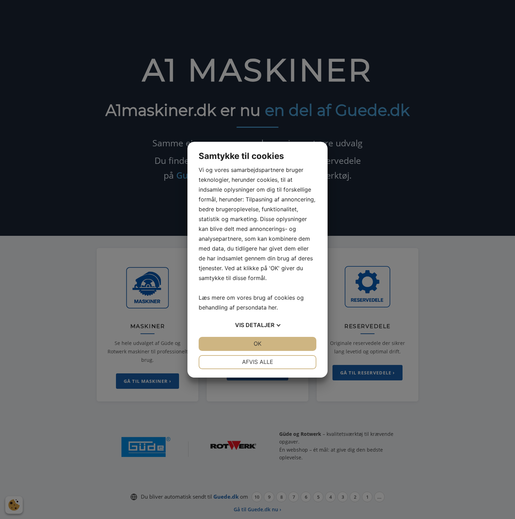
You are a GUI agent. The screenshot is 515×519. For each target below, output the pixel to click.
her (272, 307)
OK (257, 343)
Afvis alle (257, 361)
